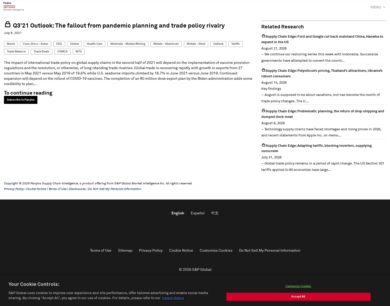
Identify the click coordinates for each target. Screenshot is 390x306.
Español (198, 213)
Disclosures (77, 189)
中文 (215, 213)
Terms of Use (58, 189)
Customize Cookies (216, 250)
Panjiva (14, 6)
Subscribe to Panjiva (20, 99)
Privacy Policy (14, 189)
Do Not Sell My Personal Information (114, 189)
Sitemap (125, 250)
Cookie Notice (36, 189)
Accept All (298, 296)
